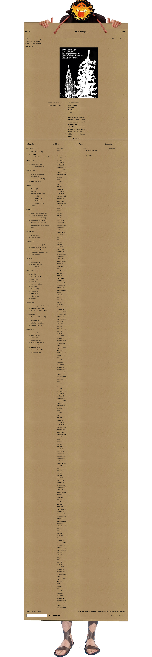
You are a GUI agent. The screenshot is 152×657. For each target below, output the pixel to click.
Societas (28, 329)
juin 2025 (59, 182)
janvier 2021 (60, 309)
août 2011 (60, 581)
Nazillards (29, 314)
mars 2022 (60, 275)
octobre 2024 (60, 201)
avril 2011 (59, 591)
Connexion (112, 148)
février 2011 (60, 595)
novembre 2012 (61, 545)
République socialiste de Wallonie (40, 225)
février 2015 (60, 480)
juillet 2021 (60, 295)
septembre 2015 (61, 463)
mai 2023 (59, 242)
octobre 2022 (60, 259)
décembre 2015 (61, 456)
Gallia (28, 209)
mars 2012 (60, 564)
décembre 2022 (61, 254)
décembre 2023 (61, 225)
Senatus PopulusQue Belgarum (34, 317)
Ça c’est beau (34, 277)
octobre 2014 (60, 490)
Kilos (32, 286)
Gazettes (33, 189)
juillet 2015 (60, 468)
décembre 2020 (61, 312)
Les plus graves (35, 164)
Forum (28, 185)
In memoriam (34, 340)
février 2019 (60, 364)
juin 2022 (59, 268)
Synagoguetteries (35, 350)
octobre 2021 (60, 287)
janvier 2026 (60, 165)
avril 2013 (59, 533)
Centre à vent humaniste (37, 213)
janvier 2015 (60, 482)
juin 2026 (59, 153)
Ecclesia (33, 338)
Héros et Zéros (35, 284)
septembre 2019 (61, 348)
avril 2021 (59, 302)
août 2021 (60, 292)
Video (32, 298)
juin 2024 (59, 210)
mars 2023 (60, 247)
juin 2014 (59, 499)
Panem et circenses (36, 193)
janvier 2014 (60, 511)
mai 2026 (59, 155)
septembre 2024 (61, 203)
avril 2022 (59, 273)
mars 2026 (60, 160)
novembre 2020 (61, 314)
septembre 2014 (61, 492)
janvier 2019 (60, 367)
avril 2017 (59, 417)
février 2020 (60, 336)
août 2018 (60, 379)
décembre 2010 (61, 600)
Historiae (28, 231)
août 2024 (60, 206)
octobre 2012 (60, 547)
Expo (32, 154)
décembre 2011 (61, 571)
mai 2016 (59, 444)
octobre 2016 (60, 432)
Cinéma (37, 198)
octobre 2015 (60, 461)
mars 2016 (60, 449)
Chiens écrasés (35, 237)
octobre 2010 (60, 605)
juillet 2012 (60, 555)
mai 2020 (59, 328)
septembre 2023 (61, 232)
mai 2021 (59, 300)
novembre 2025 (61, 170)
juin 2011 (59, 586)
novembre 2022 (61, 256)
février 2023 (60, 249)
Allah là (33, 333)
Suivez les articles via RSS (86, 612)
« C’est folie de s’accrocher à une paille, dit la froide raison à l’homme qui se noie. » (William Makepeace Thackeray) (76, 131)
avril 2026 (59, 158)
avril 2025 (59, 186)
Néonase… (70, 112)
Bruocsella (29, 170)
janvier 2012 (60, 569)
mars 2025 (60, 189)
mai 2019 (59, 357)
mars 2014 (60, 506)
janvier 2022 (60, 280)
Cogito (32, 279)
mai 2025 (59, 184)
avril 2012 (59, 562)
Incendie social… (72, 105)
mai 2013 (59, 531)
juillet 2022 (60, 266)
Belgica (28, 160)
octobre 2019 (60, 345)
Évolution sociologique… (117, 39)
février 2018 (60, 393)
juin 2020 (59, 326)
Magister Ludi (34, 347)
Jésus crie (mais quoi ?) (37, 342)
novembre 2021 (61, 285)
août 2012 (60, 552)
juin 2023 (59, 239)
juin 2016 (59, 441)
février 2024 (60, 220)
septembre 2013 (61, 521)
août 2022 (60, 263)
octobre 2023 (60, 230)
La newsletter (91, 153)
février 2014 (60, 509)
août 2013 (60, 523)
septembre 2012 (61, 550)
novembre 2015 (61, 458)
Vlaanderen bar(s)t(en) (37, 311)
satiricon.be (38, 166)
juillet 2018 (60, 381)
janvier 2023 (60, 251)
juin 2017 (59, 413)
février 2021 (60, 307)
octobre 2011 (60, 576)
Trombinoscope (35, 325)
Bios (32, 274)
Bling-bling (34, 335)
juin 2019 (59, 355)
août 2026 (60, 148)
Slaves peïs (34, 254)
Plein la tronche (35, 320)
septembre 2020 (61, 319)
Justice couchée (35, 264)
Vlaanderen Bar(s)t (36, 308)
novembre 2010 (61, 603)
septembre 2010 (61, 608)
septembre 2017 (61, 405)
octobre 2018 (60, 374)
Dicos (32, 281)
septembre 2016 (61, 434)
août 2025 (60, 177)
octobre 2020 (60, 316)
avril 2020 (59, 331)
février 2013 (60, 538)
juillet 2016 (60, 439)
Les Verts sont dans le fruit (38, 220)
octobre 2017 (60, 403)
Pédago (33, 291)
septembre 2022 (61, 261)
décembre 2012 (61, 543)
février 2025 (60, 191)
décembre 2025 (61, 167)
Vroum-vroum (35, 352)
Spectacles (38, 203)
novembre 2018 (61, 372)
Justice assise (34, 262)
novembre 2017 (61, 401)
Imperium (29, 241)
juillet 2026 (60, 150)
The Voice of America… (74, 110)
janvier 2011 (60, 598)
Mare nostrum (35, 250)
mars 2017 (60, 420)
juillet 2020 (60, 324)
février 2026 (60, 162)
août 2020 (60, 321)
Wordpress (122, 616)
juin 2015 (59, 470)
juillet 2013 (60, 526)
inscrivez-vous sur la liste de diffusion (111, 612)
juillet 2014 (60, 497)
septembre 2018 (61, 377)
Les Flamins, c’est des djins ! (38, 306)
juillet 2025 (60, 179)
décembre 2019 (61, 340)
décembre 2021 (61, 283)
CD (36, 196)
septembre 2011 (61, 579)
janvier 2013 (60, 540)
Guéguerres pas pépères (37, 247)
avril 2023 (59, 244)
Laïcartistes (34, 345)
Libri (27, 270)
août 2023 (60, 235)
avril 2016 (59, 446)
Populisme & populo (36, 223)
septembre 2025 (61, 174)
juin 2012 (59, 557)
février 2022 (60, 278)
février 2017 (60, 422)
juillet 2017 (60, 410)
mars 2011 (60, 593)
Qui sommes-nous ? (93, 150)
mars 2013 (60, 535)
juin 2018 (59, 384)
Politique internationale (37, 252)
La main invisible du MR (37, 215)
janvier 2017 (60, 425)
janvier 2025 (60, 194)
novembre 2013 (61, 516)
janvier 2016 (60, 454)
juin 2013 (59, 528)
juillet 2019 (60, 352)
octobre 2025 (60, 172)
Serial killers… (71, 107)
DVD (36, 201)
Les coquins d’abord (36, 218)
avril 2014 (59, 504)
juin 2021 (59, 297)
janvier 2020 (60, 338)
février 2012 (60, 567)
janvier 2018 (60, 396)
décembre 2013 (61, 514)
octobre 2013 (60, 518)
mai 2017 (59, 415)
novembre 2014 (61, 487)
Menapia (28, 302)
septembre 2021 (61, 290)
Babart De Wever (35, 152)
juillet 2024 (60, 208)
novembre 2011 (61, 574)
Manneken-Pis (35, 181)
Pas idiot (33, 289)
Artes (27, 148)
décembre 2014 (61, 485)
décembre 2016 (61, 427)
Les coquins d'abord (36, 179)
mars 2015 (60, 478)
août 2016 (60, 437)
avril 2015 (59, 475)
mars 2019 (60, 362)
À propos (90, 155)
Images (33, 191)
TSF (32, 205)
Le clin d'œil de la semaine (38, 157)
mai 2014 (59, 502)
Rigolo (32, 293)
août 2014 (60, 494)
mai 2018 (59, 386)
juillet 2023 (60, 237)
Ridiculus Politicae (36, 323)
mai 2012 (59, 559)
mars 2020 (60, 333)
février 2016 (60, 451)
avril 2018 (59, 389)
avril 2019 (59, 360)
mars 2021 (60, 304)
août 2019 (60, 350)
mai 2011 (59, 588)
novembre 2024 (61, 198)
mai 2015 (59, 473)
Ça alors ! (33, 235)
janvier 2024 (60, 223)
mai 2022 (59, 271)
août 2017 (60, 408)
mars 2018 (60, 391)
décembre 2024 (61, 196)
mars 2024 (60, 218)
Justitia (28, 258)
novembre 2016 (61, 429)
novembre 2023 (61, 227)
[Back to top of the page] (76, 140)
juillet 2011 (60, 583)
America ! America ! (36, 245)
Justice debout (35, 267)
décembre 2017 (61, 398)
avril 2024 (59, 215)
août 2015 (60, 466)
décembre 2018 (61, 369)
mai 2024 (59, 213)
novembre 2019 (61, 343)
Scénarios (33, 296)
